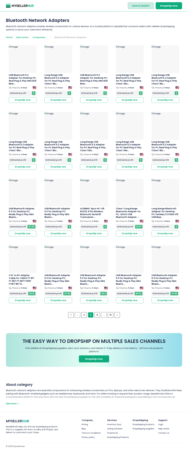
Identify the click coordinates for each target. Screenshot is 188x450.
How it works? (140, 5)
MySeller (17, 421)
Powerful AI (112, 433)
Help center (163, 428)
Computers (38, 37)
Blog (84, 428)
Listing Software (114, 428)
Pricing (85, 424)
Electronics (22, 37)
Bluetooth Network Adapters (70, 37)
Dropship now (169, 5)
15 (111, 314)
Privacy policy (88, 437)
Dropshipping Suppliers (143, 428)
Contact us (163, 433)
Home (9, 37)
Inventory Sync (114, 424)
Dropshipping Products (118, 437)
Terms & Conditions (91, 433)
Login (160, 424)
